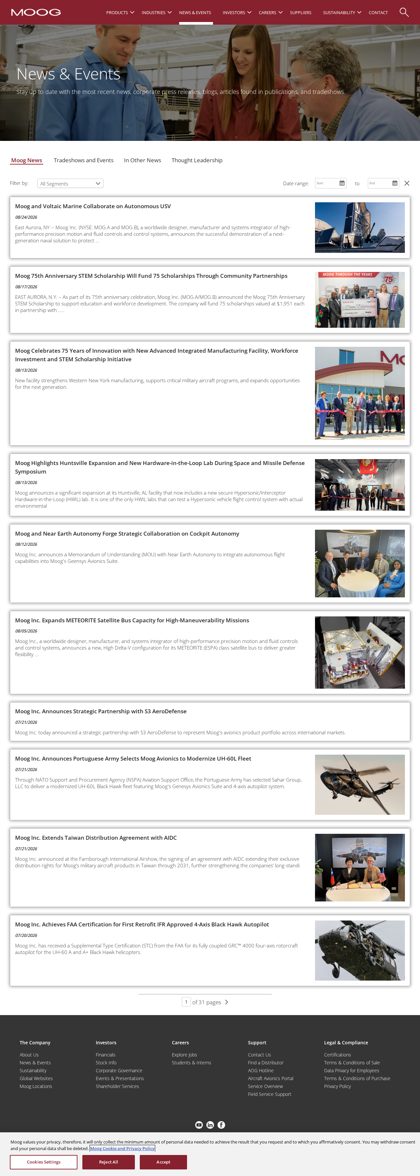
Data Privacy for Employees (351, 1070)
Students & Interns (191, 1062)
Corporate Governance (119, 1070)
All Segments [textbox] (54, 183)
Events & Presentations (120, 1078)
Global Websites (36, 1078)
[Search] (404, 9)
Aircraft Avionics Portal (270, 1078)
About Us (29, 1055)
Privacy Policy (337, 1086)
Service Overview (265, 1086)
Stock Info (106, 1062)
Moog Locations (36, 1086)
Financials (106, 1055)
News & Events (35, 1062)
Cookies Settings (43, 1162)
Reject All (108, 1162)
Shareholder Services (117, 1086)
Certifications (337, 1055)
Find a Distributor (266, 1062)
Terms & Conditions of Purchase (357, 1078)
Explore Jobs (184, 1055)
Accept (163, 1162)
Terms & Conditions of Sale (352, 1062)
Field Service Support (269, 1094)
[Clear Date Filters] (407, 183)
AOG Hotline (261, 1070)
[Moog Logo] (35, 11)
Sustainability (33, 1070)
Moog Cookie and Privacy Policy (122, 1148)
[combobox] (70, 183)
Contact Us (259, 1055)
